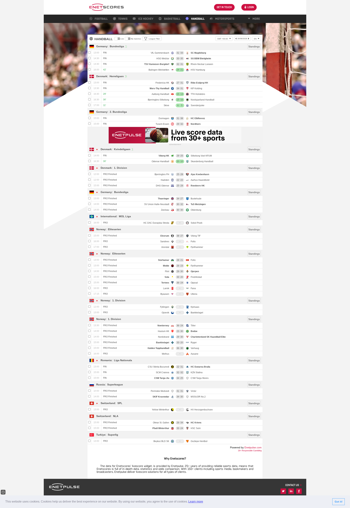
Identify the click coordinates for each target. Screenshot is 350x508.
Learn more (195, 501)
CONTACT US (292, 485)
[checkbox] (89, 53)
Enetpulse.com (253, 447)
